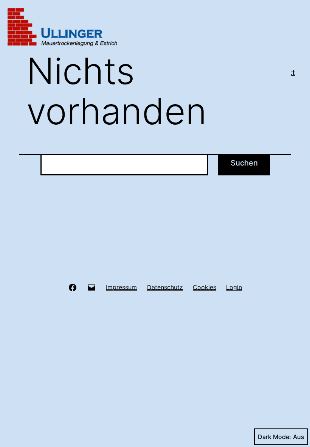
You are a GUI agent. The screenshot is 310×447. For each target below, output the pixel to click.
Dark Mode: (274, 437)
